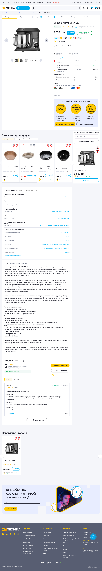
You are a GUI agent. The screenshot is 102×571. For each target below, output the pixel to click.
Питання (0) (17, 379)
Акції (64, 552)
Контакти (24, 2)
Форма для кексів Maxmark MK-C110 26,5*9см (61, 168)
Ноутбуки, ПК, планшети (30, 539)
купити (72, 32)
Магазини (46, 535)
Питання (51, 17)
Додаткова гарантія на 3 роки (64, 80)
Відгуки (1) (8, 379)
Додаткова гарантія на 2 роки (64, 77)
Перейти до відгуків (37, 420)
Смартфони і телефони (30, 535)
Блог (29, 2)
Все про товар (9, 17)
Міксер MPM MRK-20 (9, 460)
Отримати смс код (86, 142)
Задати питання (60, 370)
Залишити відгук (60, 365)
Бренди (49, 2)
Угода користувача (68, 535)
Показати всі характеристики (13, 255)
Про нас (4, 2)
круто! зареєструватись (65, 124)
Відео (63, 17)
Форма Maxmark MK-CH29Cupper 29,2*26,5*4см (27, 168)
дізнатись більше (86, 124)
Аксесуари (74, 17)
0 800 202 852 (88, 2)
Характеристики (24, 17)
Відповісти (12, 413)
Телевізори (26, 542)
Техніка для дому (28, 545)
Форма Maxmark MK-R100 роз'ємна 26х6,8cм (46, 168)
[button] (12, 60)
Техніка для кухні (10, 12)
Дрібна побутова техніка (23, 12)
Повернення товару (49, 542)
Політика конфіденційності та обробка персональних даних (71, 540)
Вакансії (45, 545)
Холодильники (27, 532)
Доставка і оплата (68, 546)
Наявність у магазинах (90, 17)
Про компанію (47, 532)
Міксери (35, 12)
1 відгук (75, 27)
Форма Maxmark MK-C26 (10, 167)
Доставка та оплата (14, 2)
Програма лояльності (39, 2)
